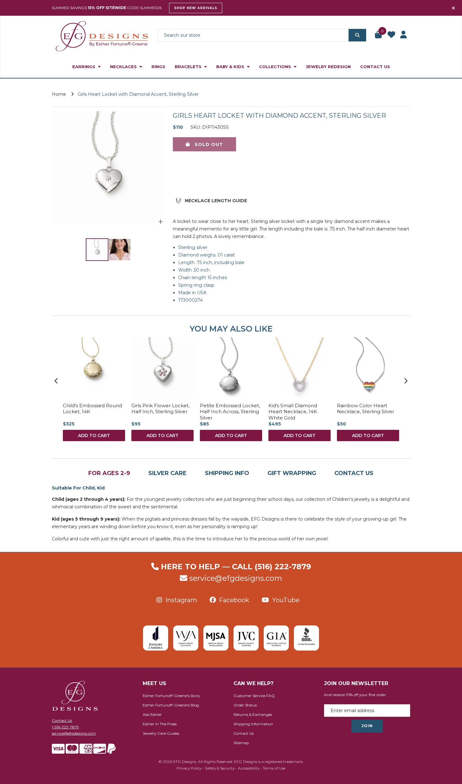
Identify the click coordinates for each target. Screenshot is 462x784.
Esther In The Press (160, 724)
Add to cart (94, 435)
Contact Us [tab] (353, 473)
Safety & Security (219, 768)
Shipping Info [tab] (227, 473)
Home (59, 94)
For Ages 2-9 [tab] (109, 473)
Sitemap (241, 742)
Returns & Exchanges (253, 714)
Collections (275, 66)
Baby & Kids (230, 66)
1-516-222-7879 (65, 727)
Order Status (245, 705)
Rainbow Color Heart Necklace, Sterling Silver (365, 409)
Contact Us (375, 66)
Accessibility (248, 768)
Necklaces (124, 66)
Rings (158, 66)
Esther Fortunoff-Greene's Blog (171, 705)
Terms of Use (274, 768)
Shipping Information (253, 724)
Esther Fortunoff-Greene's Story (171, 695)
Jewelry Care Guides (161, 733)
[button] (378, 35)
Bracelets (189, 66)
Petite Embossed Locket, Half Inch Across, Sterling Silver (230, 412)
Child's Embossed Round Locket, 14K (92, 409)
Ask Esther (152, 714)
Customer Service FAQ (254, 695)
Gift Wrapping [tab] (291, 473)
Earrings (84, 66)
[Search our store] (357, 35)
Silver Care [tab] (167, 473)
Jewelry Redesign (328, 66)
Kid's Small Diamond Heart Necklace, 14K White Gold (292, 412)
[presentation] (56, 381)
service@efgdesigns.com (235, 578)
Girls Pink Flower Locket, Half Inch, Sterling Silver (160, 409)
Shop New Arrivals (195, 8)
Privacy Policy (189, 768)
